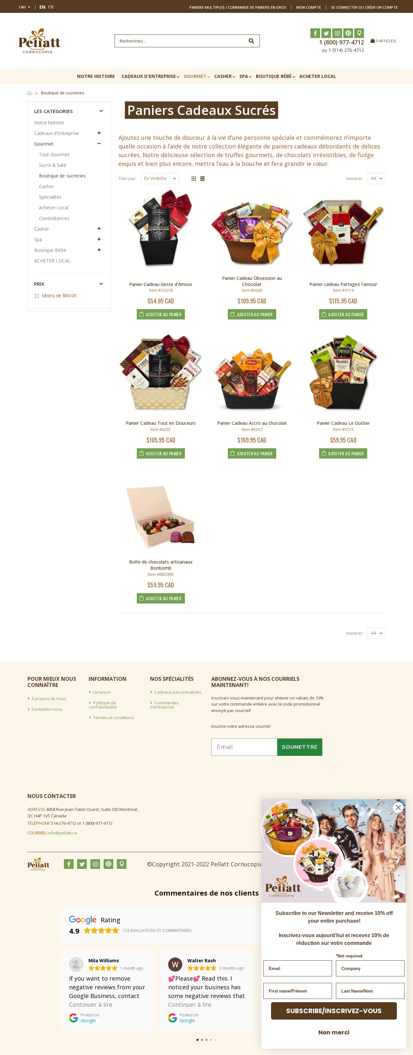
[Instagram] (337, 33)
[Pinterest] (348, 33)
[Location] (359, 33)
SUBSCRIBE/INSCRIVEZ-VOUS (334, 1010)
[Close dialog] (398, 807)
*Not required (349, 956)
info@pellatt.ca (62, 833)
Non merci (333, 1032)
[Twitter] (326, 33)
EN (42, 7)
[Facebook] (315, 33)
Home (29, 93)
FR (51, 7)
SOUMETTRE (299, 747)
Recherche (251, 41)
